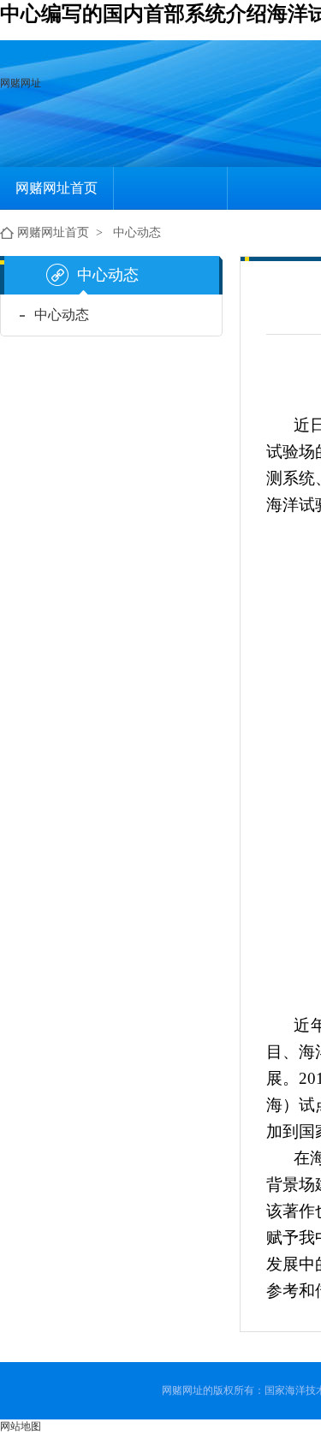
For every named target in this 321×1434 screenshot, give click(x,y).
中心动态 (137, 232)
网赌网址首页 (56, 188)
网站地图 (20, 1426)
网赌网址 (20, 83)
